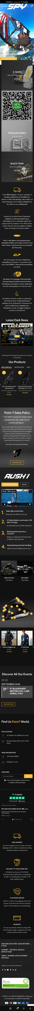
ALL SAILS (21, 390)
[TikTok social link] (15, 969)
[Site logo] (17, 6)
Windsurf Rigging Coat (9, 647)
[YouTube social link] (7, 969)
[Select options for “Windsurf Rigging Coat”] (7, 643)
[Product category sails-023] (9, 571)
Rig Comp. (5, 392)
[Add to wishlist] (10, 382)
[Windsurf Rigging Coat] (9, 638)
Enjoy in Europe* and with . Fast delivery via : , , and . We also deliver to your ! (17, 199)
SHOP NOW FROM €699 (8, 59)
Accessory (5, 390)
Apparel (10, 390)
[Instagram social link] (5, 969)
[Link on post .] (17, 334)
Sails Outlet (7, 394)
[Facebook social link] (2, 969)
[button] (7, 382)
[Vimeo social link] (10, 969)
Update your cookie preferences (11, 965)
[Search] (27, 6)
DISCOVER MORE (17, 462)
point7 (15, 343)
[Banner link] (17, 75)
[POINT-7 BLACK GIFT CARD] (9, 377)
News (17, 336)
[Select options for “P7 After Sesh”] (23, 643)
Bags (14, 390)
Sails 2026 (12, 392)
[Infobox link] (17, 241)
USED (12, 394)
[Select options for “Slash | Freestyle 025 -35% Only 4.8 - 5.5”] (23, 382)
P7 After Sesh (25, 647)
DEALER (22, 59)
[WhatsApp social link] (13, 969)
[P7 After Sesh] (25, 638)
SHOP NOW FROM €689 (10, 484)
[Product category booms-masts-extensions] (25, 571)
